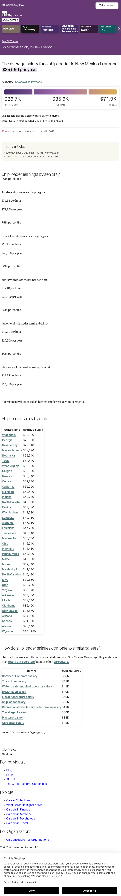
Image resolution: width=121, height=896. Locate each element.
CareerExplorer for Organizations (27, 839)
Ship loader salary (14, 702)
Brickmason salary (14, 691)
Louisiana (8, 528)
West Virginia (10, 466)
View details (10, 20)
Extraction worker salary (18, 697)
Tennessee (9, 533)
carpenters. (61, 661)
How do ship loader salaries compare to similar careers (32, 156)
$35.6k (60, 101)
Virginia (7, 590)
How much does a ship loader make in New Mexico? (31, 153)
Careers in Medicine (19, 814)
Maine (6, 559)
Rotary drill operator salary (19, 676)
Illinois (6, 600)
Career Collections (18, 800)
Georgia (7, 440)
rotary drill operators (21, 661)
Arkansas (8, 595)
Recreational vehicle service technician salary (31, 707)
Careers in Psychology (20, 818)
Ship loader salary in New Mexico (27, 47)
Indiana (7, 497)
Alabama (8, 523)
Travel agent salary (14, 712)
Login (10, 775)
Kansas (7, 621)
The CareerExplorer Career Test (26, 784)
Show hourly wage (28, 82)
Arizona (7, 616)
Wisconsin (9, 435)
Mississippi (9, 569)
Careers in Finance (18, 809)
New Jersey (10, 445)
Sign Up (11, 779)
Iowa (5, 579)
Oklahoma (8, 605)
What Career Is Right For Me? (24, 805)
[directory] (60, 151)
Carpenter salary (13, 723)
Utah (5, 585)
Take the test (107, 5)
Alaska (6, 626)
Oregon (7, 471)
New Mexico (10, 611)
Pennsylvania (10, 554)
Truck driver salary (14, 681)
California (8, 486)
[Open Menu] (49, 5)
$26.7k (12, 101)
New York (8, 476)
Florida (6, 507)
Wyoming (8, 631)
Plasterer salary (12, 717)
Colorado (8, 481)
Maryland (8, 548)
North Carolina (11, 574)
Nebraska (8, 455)
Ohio (5, 543)
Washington (10, 512)
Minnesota (9, 538)
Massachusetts (12, 450)
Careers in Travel (17, 823)
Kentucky (8, 517)
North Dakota (11, 502)
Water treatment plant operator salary (27, 686)
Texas (5, 461)
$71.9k (108, 101)
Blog (9, 770)
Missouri (7, 564)
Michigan (8, 492)
